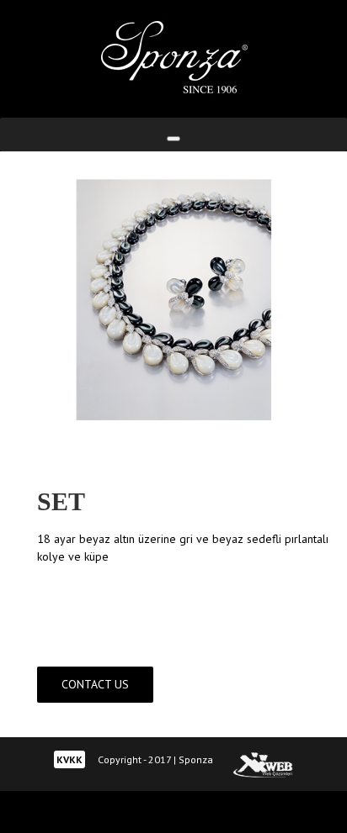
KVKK (69, 759)
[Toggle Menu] (173, 138)
